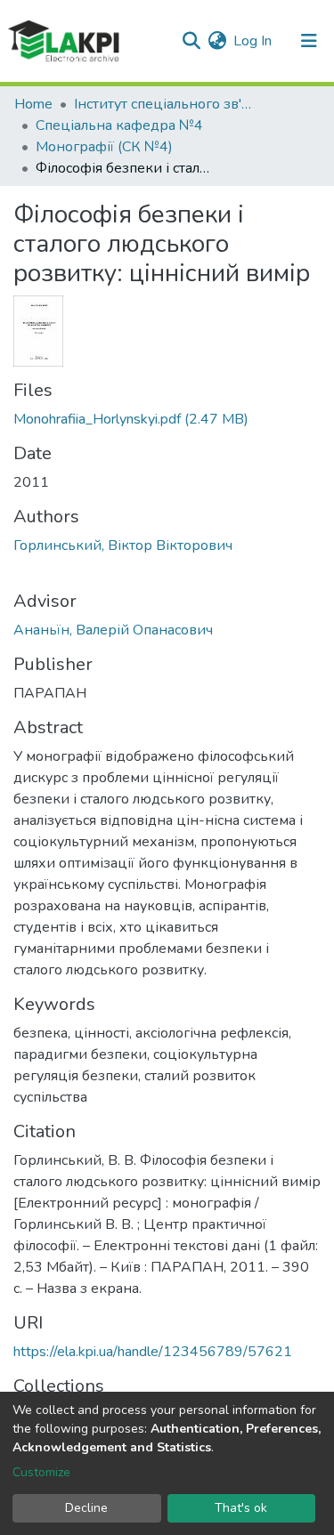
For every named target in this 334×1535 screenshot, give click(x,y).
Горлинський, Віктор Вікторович (122, 545)
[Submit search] (191, 41)
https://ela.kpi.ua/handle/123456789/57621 (152, 1351)
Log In (253, 41)
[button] (217, 41)
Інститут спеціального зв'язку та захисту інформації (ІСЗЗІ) (163, 104)
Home (33, 104)
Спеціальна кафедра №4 (119, 125)
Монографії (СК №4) (104, 147)
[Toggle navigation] (309, 41)
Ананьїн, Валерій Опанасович (113, 630)
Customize (41, 1472)
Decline (86, 1507)
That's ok (241, 1507)
